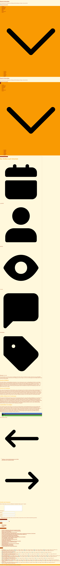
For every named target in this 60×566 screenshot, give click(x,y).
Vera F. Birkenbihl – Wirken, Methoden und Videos (9, 537)
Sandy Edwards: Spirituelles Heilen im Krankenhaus (9, 535)
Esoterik (5, 71)
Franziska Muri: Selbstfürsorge (6, 540)
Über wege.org (4, 524)
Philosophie (1, 375)
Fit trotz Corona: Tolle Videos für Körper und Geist (9, 539)
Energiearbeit (4, 7)
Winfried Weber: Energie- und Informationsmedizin (9, 532)
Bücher (5, 73)
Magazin (5, 72)
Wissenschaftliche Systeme (4, 156)
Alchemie (3, 549)
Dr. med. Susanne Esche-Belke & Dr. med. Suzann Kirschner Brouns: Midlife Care (14, 534)
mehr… (3, 12)
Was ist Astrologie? (5, 559)
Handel (5, 75)
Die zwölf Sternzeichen (5, 555)
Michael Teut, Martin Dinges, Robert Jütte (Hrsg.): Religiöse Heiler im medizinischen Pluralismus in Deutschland (18, 533)
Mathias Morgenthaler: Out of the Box (7, 544)
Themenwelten (4, 525)
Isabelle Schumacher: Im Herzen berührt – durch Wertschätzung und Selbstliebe (13, 536)
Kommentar (2, 510)
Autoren (3, 526)
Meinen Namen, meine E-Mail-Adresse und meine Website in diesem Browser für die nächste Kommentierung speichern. (19, 517)
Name (1, 512)
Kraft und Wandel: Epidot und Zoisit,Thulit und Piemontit (10, 556)
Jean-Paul (1, 246)
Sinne (3, 10)
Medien (5, 151)
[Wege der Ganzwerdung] (4, 4)
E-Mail (1, 514)
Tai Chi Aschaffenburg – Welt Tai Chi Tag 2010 (9, 558)
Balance (3, 6)
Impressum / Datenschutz (17, 564)
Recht (4, 76)
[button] (31, 70)
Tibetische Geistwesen (5, 542)
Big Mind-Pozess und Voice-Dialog (7, 552)
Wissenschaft (4, 11)
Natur (3, 9)
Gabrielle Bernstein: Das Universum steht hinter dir (9, 546)
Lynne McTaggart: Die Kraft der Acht (7, 538)
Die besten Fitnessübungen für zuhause (7, 545)
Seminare (5, 74)
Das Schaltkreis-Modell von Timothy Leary (8, 550)
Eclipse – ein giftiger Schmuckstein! (7, 560)
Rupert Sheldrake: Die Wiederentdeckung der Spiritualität (10, 543)
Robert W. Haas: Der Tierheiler (6, 531)
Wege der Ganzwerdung (4, 1)
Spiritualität (3, 86)
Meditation (3, 8)
